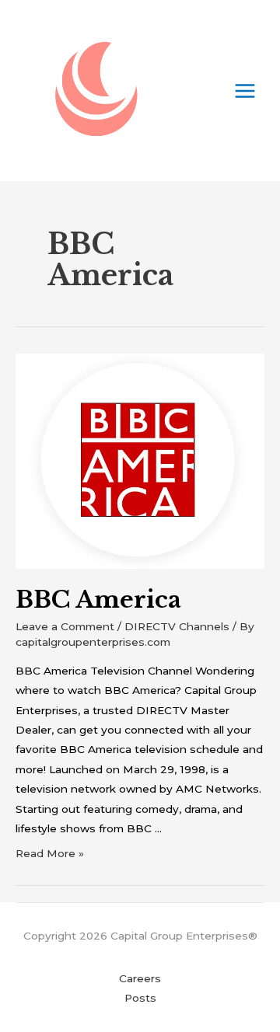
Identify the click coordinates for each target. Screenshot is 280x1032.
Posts (140, 998)
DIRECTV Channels (176, 626)
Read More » (50, 853)
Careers (140, 978)
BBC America (98, 599)
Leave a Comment (65, 626)
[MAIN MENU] (245, 90)
